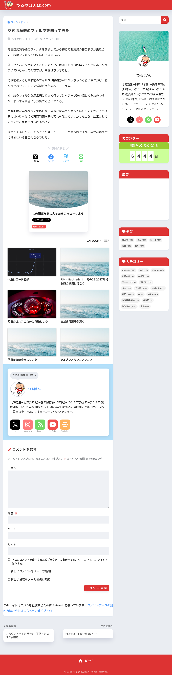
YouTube (52, 431)
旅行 (139, 246)
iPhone (158, 270)
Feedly (40, 431)
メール (14, 529)
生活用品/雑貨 (130, 300)
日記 (106, 240)
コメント (15, 468)
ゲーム (129, 282)
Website (65, 431)
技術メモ (158, 288)
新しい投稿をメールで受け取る (31, 579)
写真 (126, 246)
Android (128, 270)
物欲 (153, 294)
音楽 (145, 306)
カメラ (143, 276)
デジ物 (141, 288)
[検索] (165, 20)
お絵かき (128, 276)
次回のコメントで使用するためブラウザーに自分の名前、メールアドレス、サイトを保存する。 (60, 562)
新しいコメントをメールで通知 (31, 571)
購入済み (129, 306)
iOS (143, 270)
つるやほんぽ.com (33, 5)
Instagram (27, 431)
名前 (12, 513)
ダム (141, 240)
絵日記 (147, 300)
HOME (88, 661)
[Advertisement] (144, 199)
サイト (12, 545)
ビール (155, 240)
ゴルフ (127, 240)
